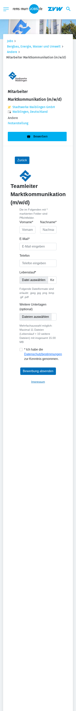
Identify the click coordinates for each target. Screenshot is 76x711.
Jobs (10, 41)
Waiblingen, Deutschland (30, 112)
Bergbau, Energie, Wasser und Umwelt (34, 46)
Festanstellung (18, 123)
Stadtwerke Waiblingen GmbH (33, 107)
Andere (12, 52)
